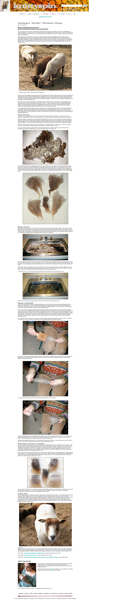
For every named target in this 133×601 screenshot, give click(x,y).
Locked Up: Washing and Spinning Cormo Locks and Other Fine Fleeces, (41, 557)
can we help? (62, 14)
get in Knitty (45, 14)
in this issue (22, 14)
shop (74, 14)
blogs (51, 569)
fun (69, 14)
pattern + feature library (33, 14)
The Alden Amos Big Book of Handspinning (34, 553)
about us (54, 14)
